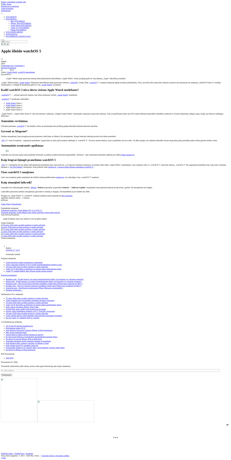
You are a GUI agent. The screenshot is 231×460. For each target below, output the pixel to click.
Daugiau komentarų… (14, 290)
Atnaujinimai (16, 204)
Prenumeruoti (6, 375)
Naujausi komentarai (9, 275)
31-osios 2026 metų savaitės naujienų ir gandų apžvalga (22, 232)
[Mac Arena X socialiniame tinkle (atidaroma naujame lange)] (8, 45)
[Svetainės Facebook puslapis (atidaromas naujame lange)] (5, 45)
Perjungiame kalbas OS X (16, 328)
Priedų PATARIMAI (18, 30)
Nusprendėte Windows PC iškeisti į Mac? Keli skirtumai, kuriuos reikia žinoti (35, 348)
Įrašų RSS (9, 358)
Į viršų (3, 458)
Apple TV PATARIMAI (20, 28)
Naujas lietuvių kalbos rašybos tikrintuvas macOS (24, 335)
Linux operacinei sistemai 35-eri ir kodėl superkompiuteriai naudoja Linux (34, 265)
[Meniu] (2, 13)
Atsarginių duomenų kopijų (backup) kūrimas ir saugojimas (28, 341)
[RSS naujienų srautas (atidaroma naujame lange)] (2, 45)
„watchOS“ (73, 83)
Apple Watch (12, 72)
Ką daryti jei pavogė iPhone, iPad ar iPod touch (24, 339)
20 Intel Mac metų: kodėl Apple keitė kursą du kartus (26, 309)
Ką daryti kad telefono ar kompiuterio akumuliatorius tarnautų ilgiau (31, 337)
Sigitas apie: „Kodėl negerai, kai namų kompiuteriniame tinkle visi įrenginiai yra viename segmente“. (44, 281)
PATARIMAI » (12, 19)
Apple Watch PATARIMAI (21, 26)
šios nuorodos (67, 196)
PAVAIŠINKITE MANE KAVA (18, 36)
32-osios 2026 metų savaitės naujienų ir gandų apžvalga (27, 303)
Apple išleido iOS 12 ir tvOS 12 (21, 210)
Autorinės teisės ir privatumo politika (55, 456)
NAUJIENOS (11, 17)
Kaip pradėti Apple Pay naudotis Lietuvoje (22, 345)
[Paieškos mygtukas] (2, 41)
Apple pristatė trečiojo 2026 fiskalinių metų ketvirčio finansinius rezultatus (34, 316)
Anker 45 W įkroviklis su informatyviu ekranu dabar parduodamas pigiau (33, 269)
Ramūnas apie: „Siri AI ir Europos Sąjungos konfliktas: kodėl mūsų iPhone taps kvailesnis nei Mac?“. (44, 284)
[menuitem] (118, 17)
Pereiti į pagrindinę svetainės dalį (13, 2)
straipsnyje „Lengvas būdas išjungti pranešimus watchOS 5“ (71, 167)
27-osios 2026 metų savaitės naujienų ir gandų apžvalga (22, 236)
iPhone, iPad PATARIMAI (21, 23)
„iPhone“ (33, 188)
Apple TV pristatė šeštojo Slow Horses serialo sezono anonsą (29, 271)
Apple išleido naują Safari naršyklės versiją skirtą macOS (30, 213)
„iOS (3, 140)
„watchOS (93, 83)
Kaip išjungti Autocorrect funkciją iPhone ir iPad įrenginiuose (29, 330)
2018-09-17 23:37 (13, 250)
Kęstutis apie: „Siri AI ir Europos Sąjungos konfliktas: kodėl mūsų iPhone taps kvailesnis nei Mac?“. (44, 286)
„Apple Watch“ (24, 83)
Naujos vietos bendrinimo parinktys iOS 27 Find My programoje (30, 311)
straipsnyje (60, 177)
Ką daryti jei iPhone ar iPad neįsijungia (20, 350)
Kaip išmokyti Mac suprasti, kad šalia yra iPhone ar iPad (27, 343)
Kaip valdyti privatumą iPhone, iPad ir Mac (22, 307)
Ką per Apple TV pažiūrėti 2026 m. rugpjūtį (22, 318)
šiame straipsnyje (128, 155)
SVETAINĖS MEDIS (14, 32)
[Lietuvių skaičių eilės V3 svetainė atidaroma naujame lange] (115, 400)
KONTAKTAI (11, 34)
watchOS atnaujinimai (26, 72)
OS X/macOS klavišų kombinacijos (19, 326)
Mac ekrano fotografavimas (16, 332)
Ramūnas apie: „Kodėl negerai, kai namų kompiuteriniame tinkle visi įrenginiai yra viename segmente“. (45, 279)
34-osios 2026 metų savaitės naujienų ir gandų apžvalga (22, 227)
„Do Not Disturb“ (16, 167)
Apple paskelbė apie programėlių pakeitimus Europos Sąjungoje (30, 300)
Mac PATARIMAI (18, 21)
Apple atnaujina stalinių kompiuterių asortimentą (24, 262)
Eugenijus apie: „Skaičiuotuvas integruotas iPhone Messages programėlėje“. (34, 288)
